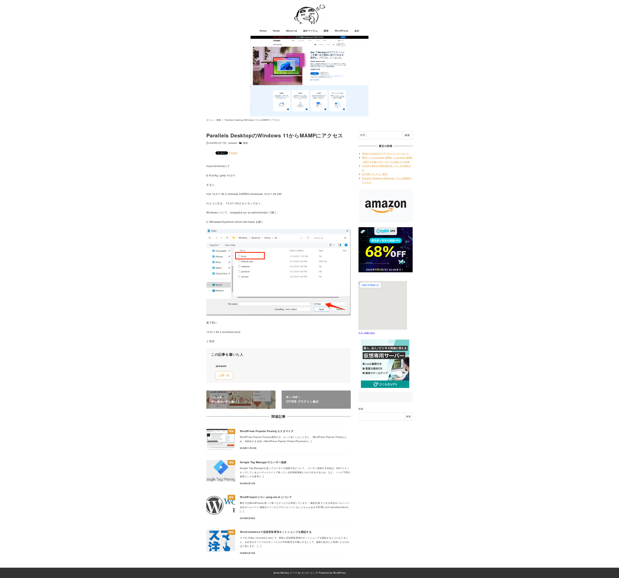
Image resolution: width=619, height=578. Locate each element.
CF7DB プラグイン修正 (374, 174)
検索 (407, 135)
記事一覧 (224, 375)
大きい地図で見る (367, 332)
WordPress (339, 572)
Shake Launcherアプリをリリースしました (385, 153)
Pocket (233, 153)
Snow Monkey (281, 572)
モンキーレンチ (309, 572)
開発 (245, 142)
